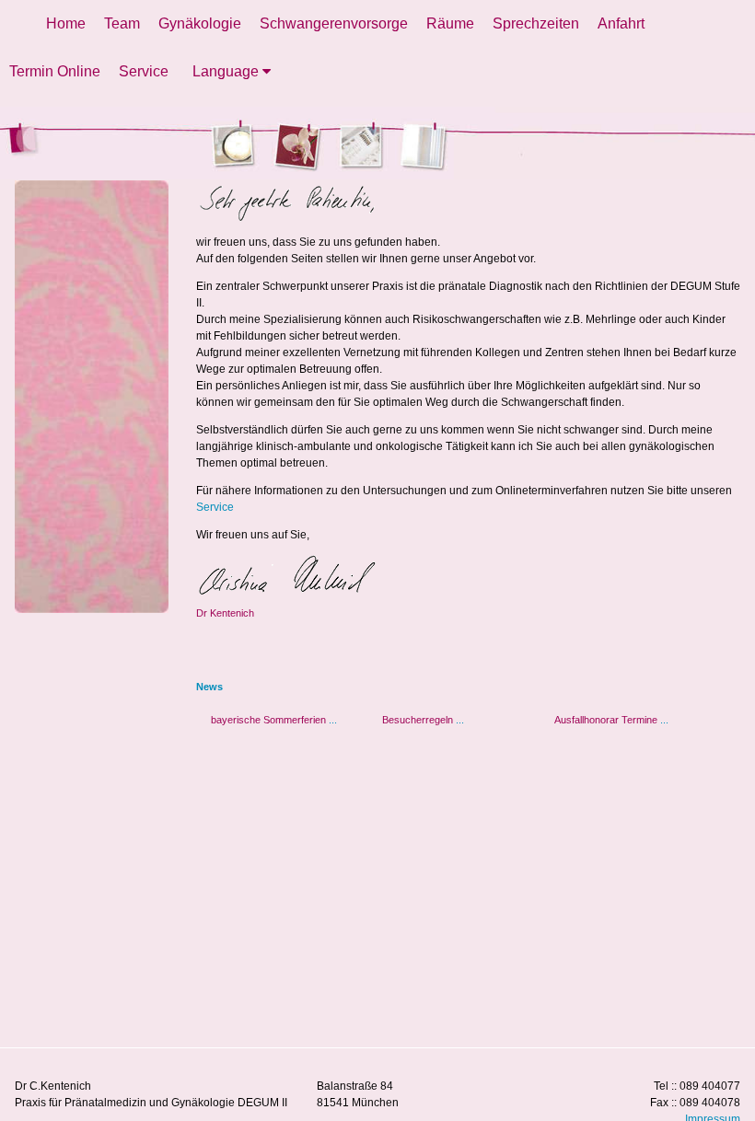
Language (227, 71)
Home (66, 23)
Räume (450, 23)
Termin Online (54, 71)
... (333, 719)
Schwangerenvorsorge (334, 23)
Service (143, 71)
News (209, 686)
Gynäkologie (199, 23)
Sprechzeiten (536, 23)
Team (122, 23)
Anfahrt (621, 23)
